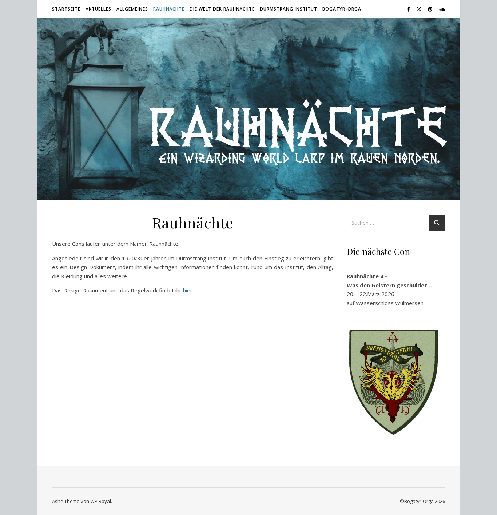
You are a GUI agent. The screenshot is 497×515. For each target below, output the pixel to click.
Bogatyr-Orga (341, 9)
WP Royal (100, 501)
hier (187, 290)
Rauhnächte (168, 9)
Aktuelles (98, 9)
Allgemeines (132, 9)
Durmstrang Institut (288, 9)
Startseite (66, 9)
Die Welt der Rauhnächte (222, 9)
